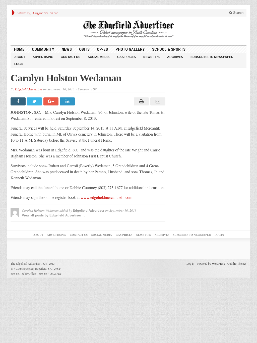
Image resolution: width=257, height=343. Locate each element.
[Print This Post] (141, 101)
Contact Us (70, 57)
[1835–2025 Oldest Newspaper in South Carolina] (128, 29)
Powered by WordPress (211, 263)
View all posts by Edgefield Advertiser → (53, 215)
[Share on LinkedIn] (68, 101)
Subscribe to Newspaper (211, 57)
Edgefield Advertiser (28, 89)
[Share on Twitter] (35, 101)
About (19, 57)
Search (237, 13)
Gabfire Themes (236, 263)
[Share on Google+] (51, 101)
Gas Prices (126, 57)
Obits (84, 49)
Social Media (99, 57)
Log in (190, 263)
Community (43, 49)
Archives (175, 57)
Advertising (43, 57)
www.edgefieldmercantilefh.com (106, 197)
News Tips (151, 57)
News (66, 49)
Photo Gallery (130, 49)
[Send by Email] (157, 101)
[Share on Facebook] (19, 101)
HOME (19, 49)
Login (19, 64)
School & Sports (168, 49)
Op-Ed (102, 49)
